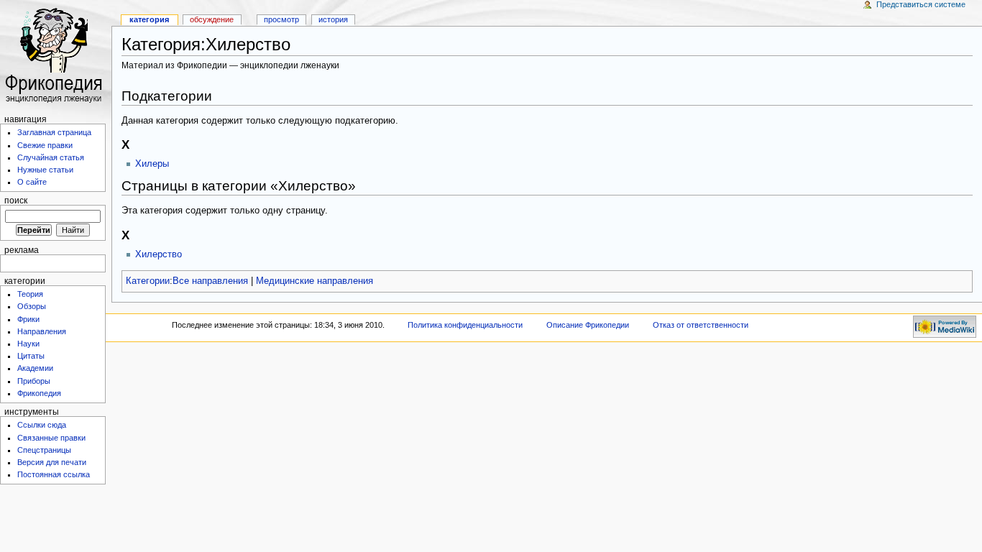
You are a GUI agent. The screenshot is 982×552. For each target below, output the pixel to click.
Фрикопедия (39, 393)
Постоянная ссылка (53, 474)
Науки (28, 343)
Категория (149, 19)
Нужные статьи (45, 169)
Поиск (15, 200)
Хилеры (152, 164)
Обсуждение (212, 19)
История (333, 19)
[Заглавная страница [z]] (55, 55)
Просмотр (281, 19)
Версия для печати (51, 462)
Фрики (28, 319)
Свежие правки (45, 145)
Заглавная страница (54, 132)
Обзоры (31, 306)
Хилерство (158, 254)
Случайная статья (50, 157)
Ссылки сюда (41, 424)
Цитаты (31, 355)
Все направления (210, 281)
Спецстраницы (44, 450)
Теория (30, 294)
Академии (35, 368)
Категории (148, 281)
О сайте (32, 182)
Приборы (33, 381)
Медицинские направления (314, 281)
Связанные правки (51, 437)
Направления (41, 331)
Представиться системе (920, 4)
